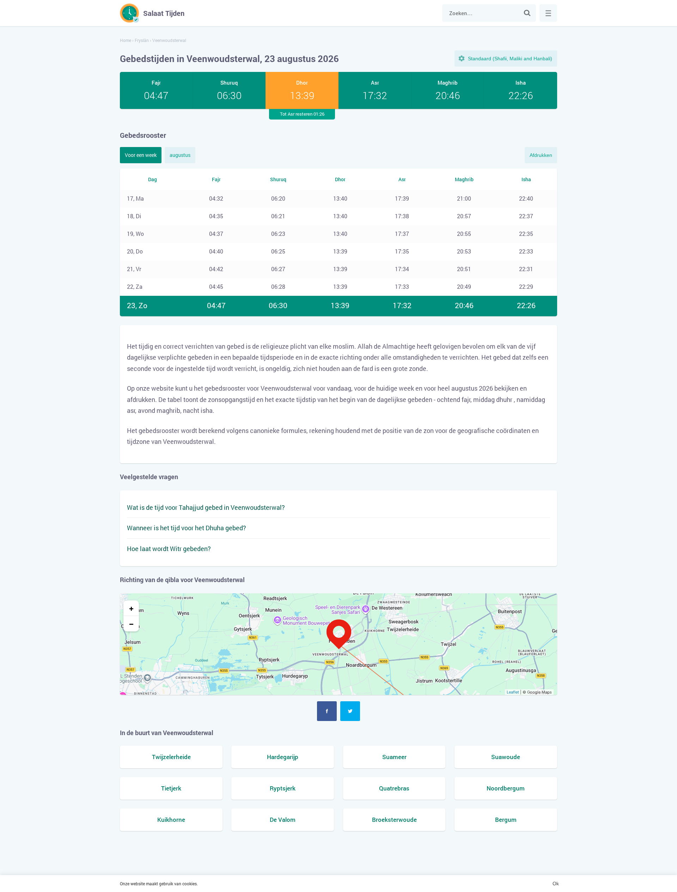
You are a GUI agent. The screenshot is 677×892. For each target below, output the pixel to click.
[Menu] (548, 13)
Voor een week (141, 155)
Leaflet (513, 692)
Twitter (350, 711)
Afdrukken (541, 155)
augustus (180, 155)
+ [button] (131, 608)
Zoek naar (527, 13)
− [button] (131, 623)
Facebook (327, 711)
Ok (556, 883)
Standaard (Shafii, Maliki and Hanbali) (510, 58)
